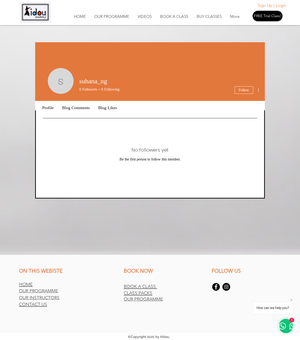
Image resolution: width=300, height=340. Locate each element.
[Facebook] (216, 287)
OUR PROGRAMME (38, 291)
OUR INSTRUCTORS (39, 297)
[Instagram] (226, 287)
